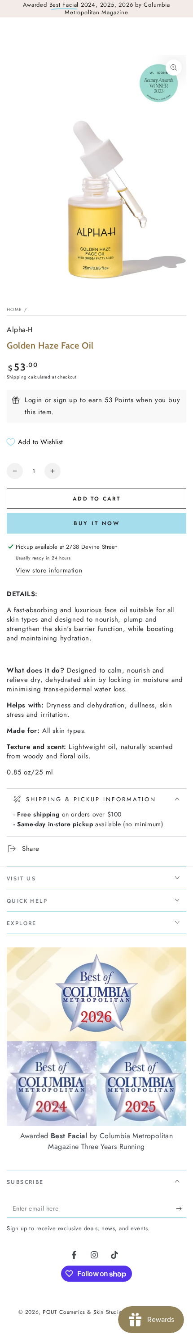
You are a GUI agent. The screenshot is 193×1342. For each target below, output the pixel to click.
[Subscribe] (181, 1209)
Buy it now (97, 523)
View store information (49, 570)
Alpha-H (20, 330)
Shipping (17, 377)
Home (14, 309)
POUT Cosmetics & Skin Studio (82, 1312)
